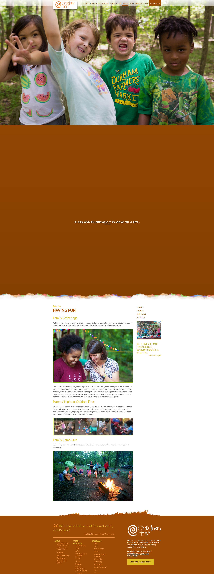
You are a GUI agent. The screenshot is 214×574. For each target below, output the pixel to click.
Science (96, 573)
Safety (77, 551)
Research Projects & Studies (100, 555)
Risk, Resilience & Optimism (81, 555)
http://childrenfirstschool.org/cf (139, 551)
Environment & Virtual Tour (62, 549)
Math (96, 570)
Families (125, 3)
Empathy (78, 564)
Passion (96, 551)
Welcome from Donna (62, 562)
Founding (60, 552)
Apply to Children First (141, 562)
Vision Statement (63, 555)
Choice (77, 561)
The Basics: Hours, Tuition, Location (63, 544)
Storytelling (98, 564)
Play (95, 543)
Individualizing (80, 545)
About (85, 3)
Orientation (141, 314)
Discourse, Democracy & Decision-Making (81, 569)
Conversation (98, 559)
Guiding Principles (94, 3)
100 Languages (99, 549)
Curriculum (105, 3)
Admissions (144, 3)
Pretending (98, 562)
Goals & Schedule (116, 3)
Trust (77, 548)
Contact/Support (154, 3)
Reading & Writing (100, 567)
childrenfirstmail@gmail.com (138, 553)
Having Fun (140, 311)
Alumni (138, 3)
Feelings (78, 558)
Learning (140, 307)
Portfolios (141, 317)
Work (95, 546)
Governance (61, 558)
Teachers (132, 3)
